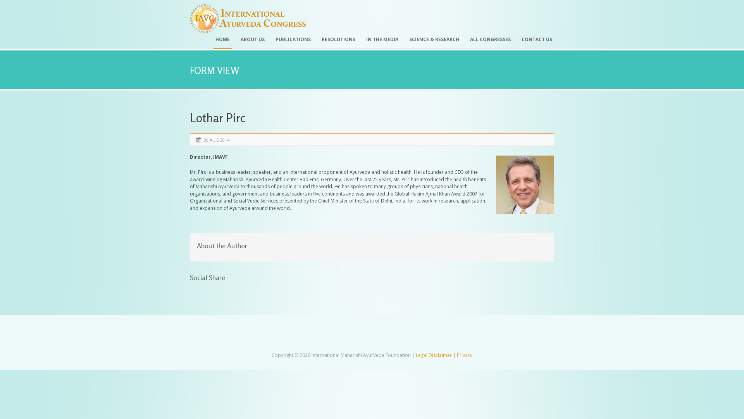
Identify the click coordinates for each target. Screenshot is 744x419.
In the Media (382, 39)
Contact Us (537, 39)
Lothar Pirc (218, 118)
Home (222, 39)
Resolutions (338, 39)
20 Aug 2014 (216, 140)
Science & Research (434, 39)
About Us (253, 39)
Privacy (464, 355)
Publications (293, 39)
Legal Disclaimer (434, 355)
